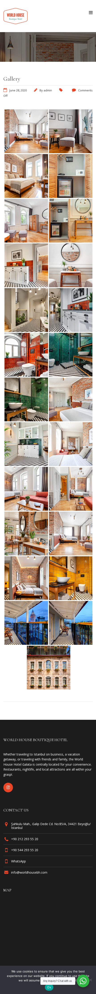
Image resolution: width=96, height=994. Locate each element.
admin (48, 90)
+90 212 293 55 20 (24, 839)
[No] (90, 980)
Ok (49, 987)
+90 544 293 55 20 (24, 850)
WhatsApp (18, 861)
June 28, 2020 (18, 90)
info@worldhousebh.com (29, 872)
